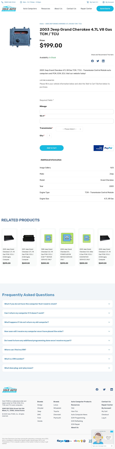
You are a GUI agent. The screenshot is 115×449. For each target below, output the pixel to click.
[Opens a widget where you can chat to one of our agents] (102, 438)
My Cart (104, 411)
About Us (58, 9)
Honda (39, 421)
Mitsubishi (57, 408)
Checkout (105, 415)
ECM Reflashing (77, 421)
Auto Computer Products (81, 402)
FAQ (72, 408)
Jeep (39, 411)
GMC (39, 415)
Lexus (56, 405)
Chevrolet (57, 415)
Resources (45, 9)
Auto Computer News (79, 415)
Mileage (43, 106)
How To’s (74, 411)
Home (42, 24)
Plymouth (57, 418)
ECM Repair (75, 424)
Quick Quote (105, 9)
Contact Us (71, 9)
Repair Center (86, 9)
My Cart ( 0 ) (94, 2)
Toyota (56, 411)
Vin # (42, 116)
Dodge (39, 405)
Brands (40, 402)
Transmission (46, 128)
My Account (110, 2)
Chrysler (40, 408)
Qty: (42, 136)
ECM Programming (78, 418)
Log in (104, 418)
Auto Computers (30, 9)
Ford (39, 418)
